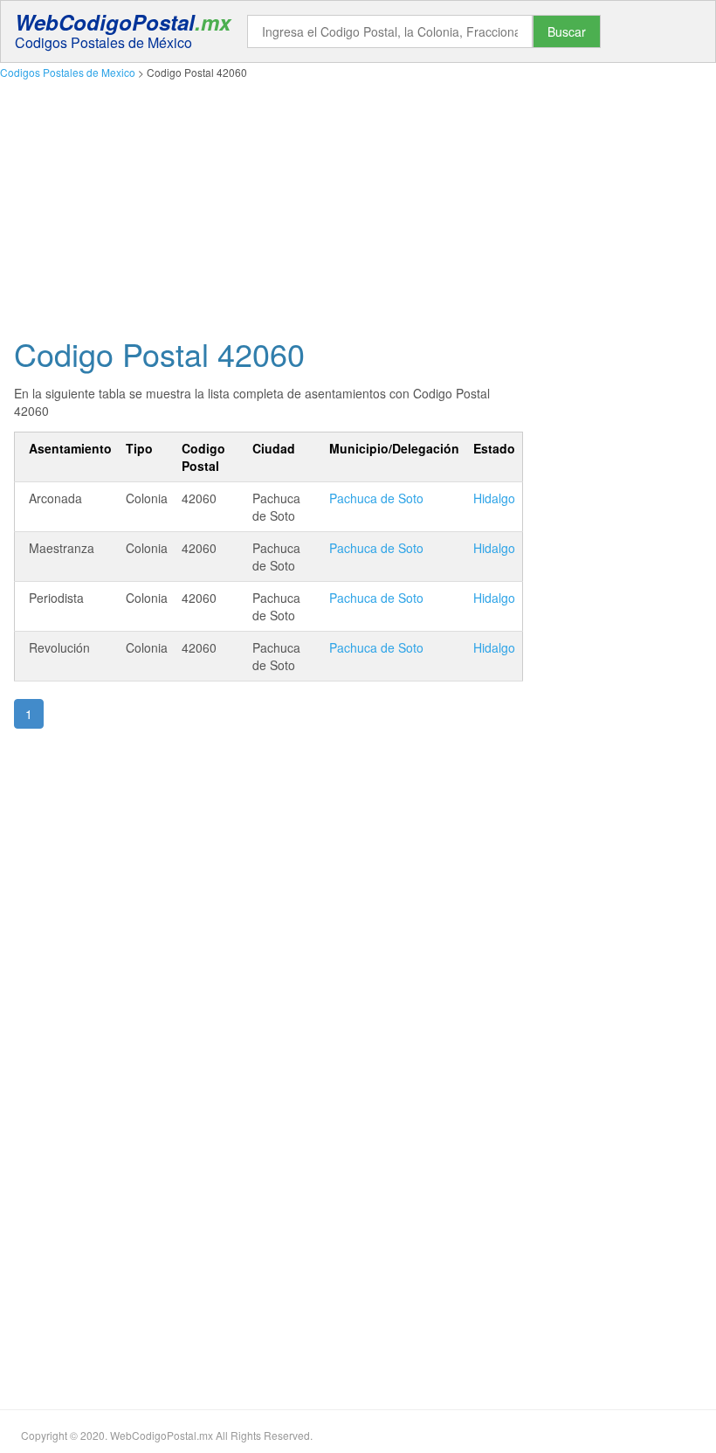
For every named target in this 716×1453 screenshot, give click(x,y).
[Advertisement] (358, 203)
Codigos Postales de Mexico (67, 72)
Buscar (566, 31)
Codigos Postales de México (103, 42)
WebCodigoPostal (123, 22)
